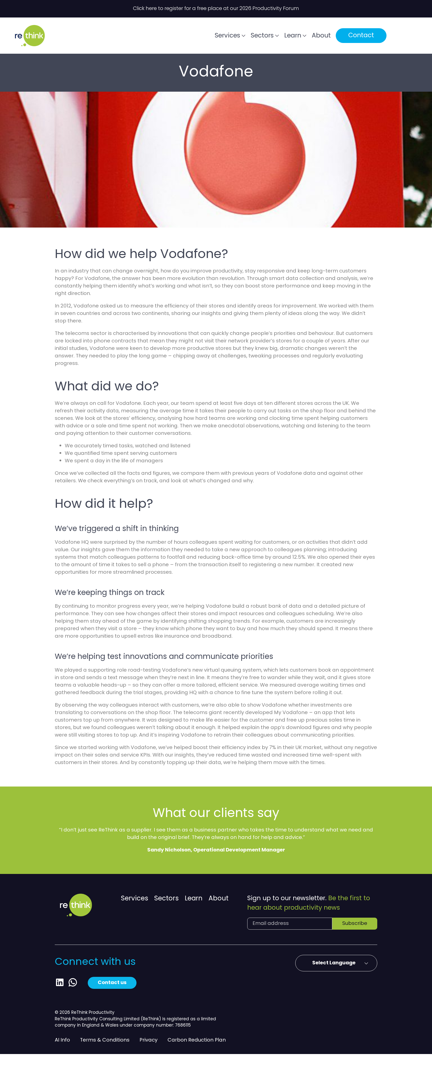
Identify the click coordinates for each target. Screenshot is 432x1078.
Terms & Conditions (105, 1040)
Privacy (149, 1040)
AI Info (62, 1040)
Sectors (262, 36)
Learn (292, 36)
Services (227, 36)
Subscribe (354, 924)
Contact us (112, 983)
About (321, 36)
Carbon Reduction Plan (197, 1040)
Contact (361, 35)
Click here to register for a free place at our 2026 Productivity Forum (216, 9)
